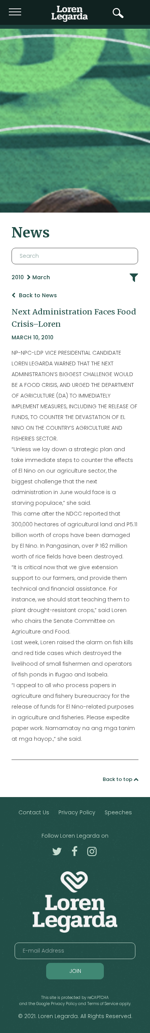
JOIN (75, 971)
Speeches (118, 812)
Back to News (37, 295)
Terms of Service (102, 1004)
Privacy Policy (76, 812)
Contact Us (33, 812)
